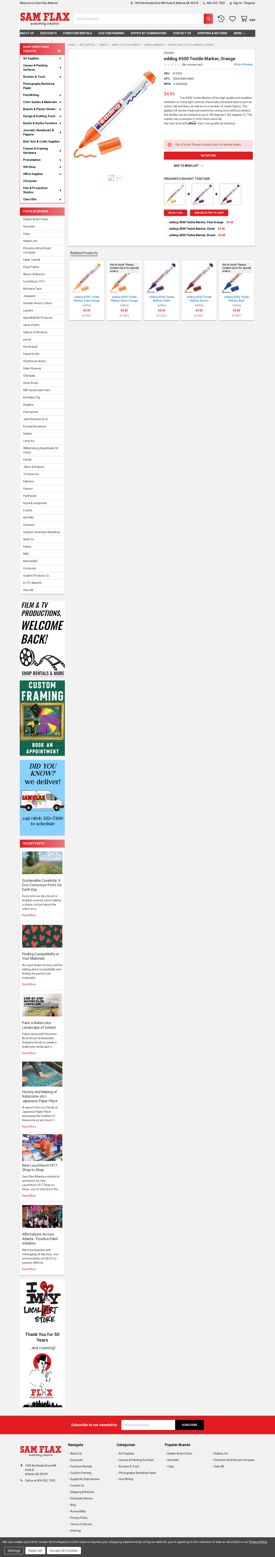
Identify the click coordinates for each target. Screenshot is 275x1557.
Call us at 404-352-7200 (40, 1480)
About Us (27, 33)
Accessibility (78, 1511)
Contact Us (182, 33)
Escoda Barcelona (34, 426)
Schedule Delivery (81, 1498)
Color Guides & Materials (40, 102)
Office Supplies (33, 174)
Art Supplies (31, 58)
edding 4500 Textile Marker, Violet (192, 228)
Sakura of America (35, 332)
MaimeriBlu (30, 561)
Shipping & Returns (212, 33)
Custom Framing (111, 33)
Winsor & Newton (34, 274)
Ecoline (27, 510)
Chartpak (29, 375)
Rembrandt (30, 346)
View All (28, 590)
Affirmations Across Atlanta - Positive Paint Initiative (40, 1238)
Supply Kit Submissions (148, 33)
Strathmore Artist (34, 361)
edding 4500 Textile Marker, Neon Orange (124, 298)
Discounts (48, 33)
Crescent (29, 524)
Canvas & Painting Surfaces (35, 67)
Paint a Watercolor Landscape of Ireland (39, 1025)
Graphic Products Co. (36, 575)
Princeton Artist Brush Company (37, 250)
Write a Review (243, 64)
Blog (73, 1504)
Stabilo (27, 433)
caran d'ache (31, 325)
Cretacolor (29, 568)
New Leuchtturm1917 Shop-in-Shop (39, 1167)
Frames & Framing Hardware (35, 150)
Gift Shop (29, 167)
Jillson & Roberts (33, 466)
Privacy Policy (79, 1517)
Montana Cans (32, 288)
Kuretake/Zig (31, 397)
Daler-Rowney (32, 368)
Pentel (27, 459)
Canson (28, 488)
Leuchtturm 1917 (34, 281)
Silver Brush (30, 383)
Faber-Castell (31, 259)
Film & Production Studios (35, 190)
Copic (26, 233)
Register (250, 3)
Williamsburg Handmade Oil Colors (40, 450)
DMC (26, 553)
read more (29, 915)
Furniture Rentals (77, 33)
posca (27, 339)
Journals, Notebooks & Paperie (38, 132)
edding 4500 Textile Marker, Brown (192, 235)
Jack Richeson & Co (35, 419)
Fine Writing (31, 95)
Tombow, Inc (31, 474)
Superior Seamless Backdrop (41, 532)
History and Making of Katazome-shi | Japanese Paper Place (40, 1096)
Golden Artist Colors (35, 219)
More (238, 33)
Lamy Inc (28, 440)
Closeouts (30, 181)
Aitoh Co (28, 539)
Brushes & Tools (34, 76)
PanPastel (29, 495)
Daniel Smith (31, 354)
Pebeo (27, 546)
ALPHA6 (28, 517)
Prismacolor (30, 412)
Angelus (28, 404)
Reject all (35, 1550)
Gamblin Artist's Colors (37, 303)
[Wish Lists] (233, 19)
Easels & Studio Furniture (40, 123)
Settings (14, 1550)
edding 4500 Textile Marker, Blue (236, 298)
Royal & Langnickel (35, 503)
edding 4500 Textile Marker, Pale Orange (196, 222)
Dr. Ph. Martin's (32, 582)
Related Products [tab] (84, 253)
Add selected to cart (209, 212)
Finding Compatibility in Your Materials (40, 956)
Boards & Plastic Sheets (39, 109)
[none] (114, 114)
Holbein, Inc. (30, 241)
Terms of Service (81, 1524)
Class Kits (30, 199)
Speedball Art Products (38, 317)
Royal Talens (31, 267)
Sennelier (29, 226)
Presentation (32, 159)
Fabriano (28, 481)
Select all (175, 212)
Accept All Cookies (64, 1550)
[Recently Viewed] (221, 19)
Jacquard (29, 296)
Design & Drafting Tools (39, 116)
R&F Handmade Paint (36, 390)
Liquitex (28, 310)
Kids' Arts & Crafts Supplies (41, 141)
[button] (42, 1379)
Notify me (208, 155)
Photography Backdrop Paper (38, 86)
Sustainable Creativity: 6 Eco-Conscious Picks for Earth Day (42, 885)
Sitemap (75, 1530)
